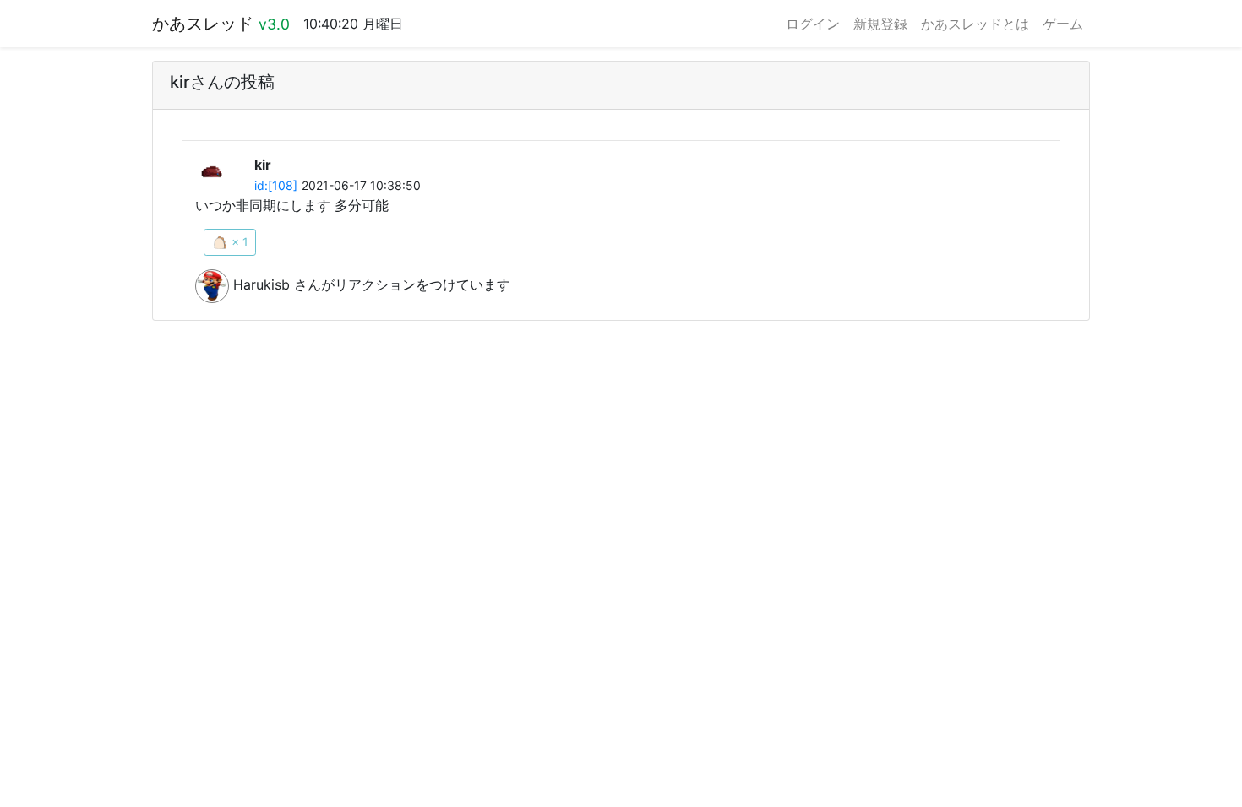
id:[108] (275, 185)
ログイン (813, 23)
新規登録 (880, 23)
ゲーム (1063, 23)
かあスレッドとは (975, 23)
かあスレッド (221, 24)
